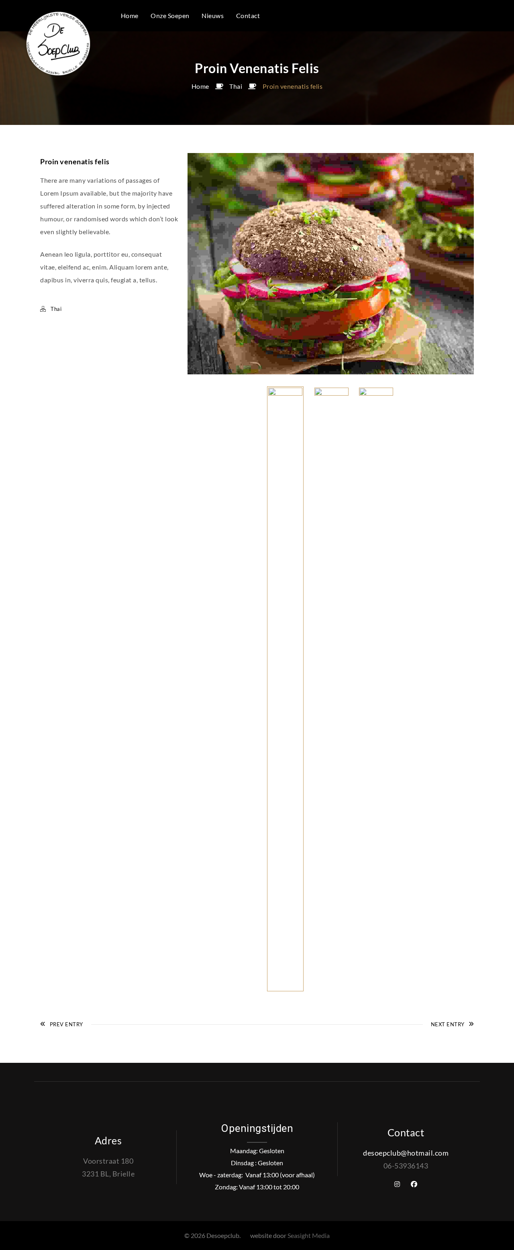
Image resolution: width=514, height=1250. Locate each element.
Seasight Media (309, 1235)
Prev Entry (66, 1024)
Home (200, 86)
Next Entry (448, 1024)
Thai (235, 86)
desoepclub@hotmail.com (406, 1152)
